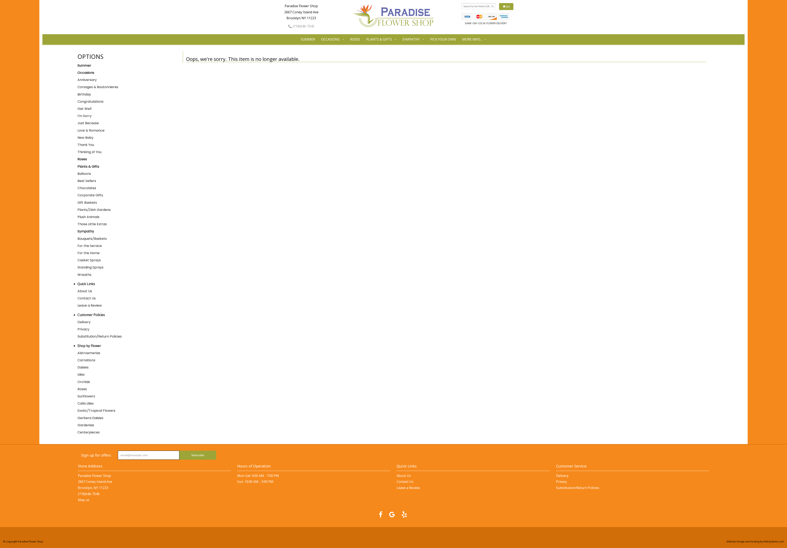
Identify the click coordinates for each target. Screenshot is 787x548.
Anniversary (87, 79)
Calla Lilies (85, 403)
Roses (355, 39)
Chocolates (86, 188)
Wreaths (84, 274)
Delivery (84, 322)
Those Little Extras (92, 224)
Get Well (84, 108)
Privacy (83, 329)
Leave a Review (89, 305)
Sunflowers (86, 396)
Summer (308, 39)
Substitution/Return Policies (99, 336)
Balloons (84, 173)
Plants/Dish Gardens (94, 209)
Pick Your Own (443, 39)
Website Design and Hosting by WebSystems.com (755, 541)
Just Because (88, 123)
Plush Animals (88, 217)
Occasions (330, 39)
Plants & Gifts (379, 39)
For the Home (88, 253)
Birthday (84, 94)
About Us (84, 291)
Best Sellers (86, 180)
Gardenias (85, 425)
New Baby (85, 137)
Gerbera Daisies (90, 418)
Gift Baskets (87, 202)
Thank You (85, 144)
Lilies (81, 374)
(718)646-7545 (303, 26)
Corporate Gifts (90, 195)
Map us (83, 500)
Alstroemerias (88, 353)
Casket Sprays (89, 260)
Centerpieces (88, 432)
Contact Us (86, 298)
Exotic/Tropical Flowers (96, 410)
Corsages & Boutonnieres (97, 87)
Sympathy (411, 39)
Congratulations (90, 101)
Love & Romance (91, 130)
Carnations (86, 360)
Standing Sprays (90, 267)
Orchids (83, 382)
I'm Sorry (84, 116)
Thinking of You (89, 152)
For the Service (89, 245)
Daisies (83, 367)
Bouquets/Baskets (92, 238)
